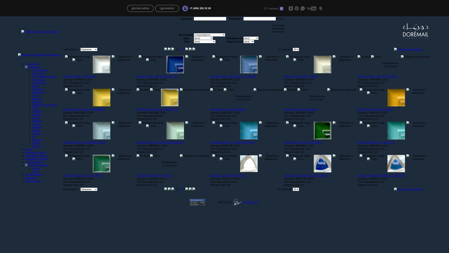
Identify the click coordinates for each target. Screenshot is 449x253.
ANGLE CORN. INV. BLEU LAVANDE (381, 175)
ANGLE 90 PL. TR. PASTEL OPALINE (160, 142)
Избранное (53, 54)
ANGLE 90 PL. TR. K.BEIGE (227, 109)
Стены (36, 168)
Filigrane (37, 120)
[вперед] (186, 49)
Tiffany (36, 142)
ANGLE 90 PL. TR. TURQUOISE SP (232, 142)
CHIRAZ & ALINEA (44, 104)
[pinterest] (297, 8)
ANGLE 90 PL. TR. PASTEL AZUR (84, 142)
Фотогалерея (32, 180)
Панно (29, 149)
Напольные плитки (36, 158)
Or (33, 136)
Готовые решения (37, 165)
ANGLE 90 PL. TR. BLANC (80, 76)
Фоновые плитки (35, 152)
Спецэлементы (34, 161)
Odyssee (37, 133)
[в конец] (193, 49)
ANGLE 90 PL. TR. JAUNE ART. (377, 76)
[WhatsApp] (303, 8)
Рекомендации (33, 174)
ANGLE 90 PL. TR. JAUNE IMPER (84, 109)
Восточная (38, 73)
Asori (35, 95)
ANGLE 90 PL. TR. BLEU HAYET (157, 76)
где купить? (167, 8)
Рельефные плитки (36, 155)
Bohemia (37, 98)
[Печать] (408, 49)
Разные (36, 146)
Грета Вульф (250, 202)
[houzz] (321, 8)
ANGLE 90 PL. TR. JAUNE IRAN (157, 109)
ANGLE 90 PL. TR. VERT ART (302, 142)
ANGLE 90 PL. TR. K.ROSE (301, 109)
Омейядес (38, 89)
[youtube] (312, 8)
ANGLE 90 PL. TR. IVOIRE (300, 76)
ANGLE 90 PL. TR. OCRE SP (375, 109)
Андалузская (39, 70)
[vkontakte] (291, 8)
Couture (36, 114)
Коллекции (34, 67)
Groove (36, 123)
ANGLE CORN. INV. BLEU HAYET (306, 175)
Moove (36, 130)
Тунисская (38, 79)
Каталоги (30, 177)
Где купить (31, 63)
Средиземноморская (44, 76)
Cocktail (36, 111)
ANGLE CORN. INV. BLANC (228, 175)
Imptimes (37, 127)
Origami (36, 139)
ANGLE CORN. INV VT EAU (155, 175)
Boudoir (36, 101)
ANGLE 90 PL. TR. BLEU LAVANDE (233, 76)
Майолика (38, 92)
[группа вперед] (190, 49)
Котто (35, 86)
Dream (36, 117)
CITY (35, 108)
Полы (35, 171)
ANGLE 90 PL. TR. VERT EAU (377, 142)
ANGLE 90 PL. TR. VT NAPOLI (82, 175)
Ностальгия (39, 82)
